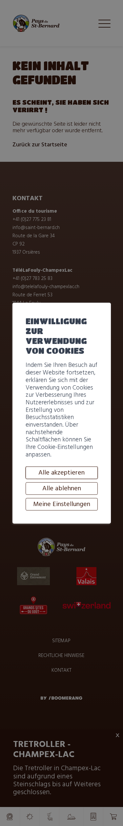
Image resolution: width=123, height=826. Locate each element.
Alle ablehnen (61, 488)
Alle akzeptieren (61, 473)
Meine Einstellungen (61, 504)
